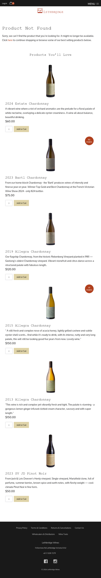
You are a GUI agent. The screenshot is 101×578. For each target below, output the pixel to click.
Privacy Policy (21, 528)
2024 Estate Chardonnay (27, 104)
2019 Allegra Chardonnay (28, 251)
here (10, 40)
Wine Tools (63, 534)
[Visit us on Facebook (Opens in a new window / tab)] (46, 561)
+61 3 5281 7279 (49, 553)
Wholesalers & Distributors (43, 534)
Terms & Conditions (39, 528)
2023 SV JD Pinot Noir (26, 473)
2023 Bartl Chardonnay (26, 177)
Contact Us (79, 528)
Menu (91, 4)
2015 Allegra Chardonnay (28, 325)
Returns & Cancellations (61, 528)
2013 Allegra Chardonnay (28, 399)
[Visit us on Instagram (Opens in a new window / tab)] (55, 561)
